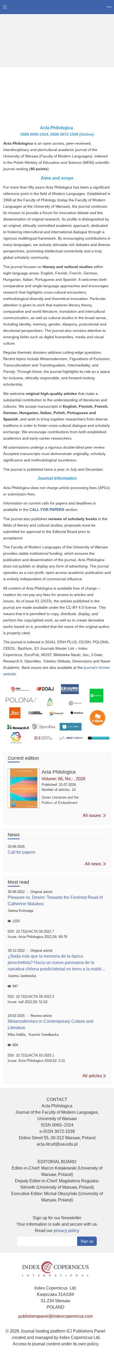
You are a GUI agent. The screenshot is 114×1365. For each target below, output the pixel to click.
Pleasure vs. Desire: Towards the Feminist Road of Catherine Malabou (55, 900)
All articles (92, 1076)
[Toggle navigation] (5, 7)
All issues (92, 815)
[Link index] (55, 1268)
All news (93, 864)
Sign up (87, 1241)
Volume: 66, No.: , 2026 (63, 779)
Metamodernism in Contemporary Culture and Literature (50, 1024)
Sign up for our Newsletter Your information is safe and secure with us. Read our (57, 1224)
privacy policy (66, 1230)
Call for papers (21, 852)
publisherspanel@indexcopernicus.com (55, 1316)
